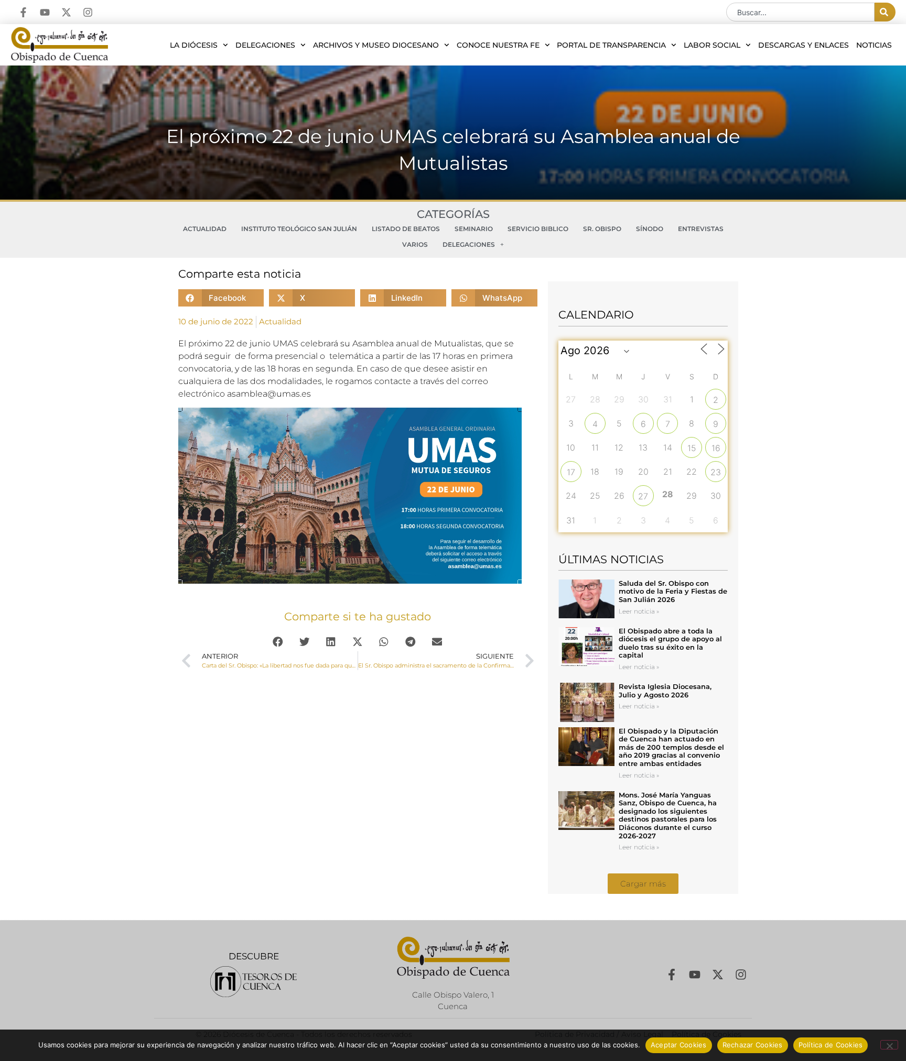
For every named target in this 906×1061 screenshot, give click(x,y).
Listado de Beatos (406, 229)
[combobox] (800, 12)
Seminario (474, 229)
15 (691, 448)
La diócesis (194, 45)
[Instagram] (88, 12)
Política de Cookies (831, 1045)
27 (643, 496)
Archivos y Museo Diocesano (376, 45)
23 (715, 472)
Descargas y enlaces (803, 45)
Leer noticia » (639, 611)
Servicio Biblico (538, 229)
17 (571, 472)
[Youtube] (45, 12)
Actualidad (204, 229)
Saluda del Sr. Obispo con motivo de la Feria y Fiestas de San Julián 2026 (673, 591)
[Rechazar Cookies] (889, 1044)
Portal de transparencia (611, 45)
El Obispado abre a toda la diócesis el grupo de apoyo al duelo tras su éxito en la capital (670, 643)
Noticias (874, 45)
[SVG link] (253, 981)
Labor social (712, 45)
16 (715, 448)
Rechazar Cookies (752, 1045)
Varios (415, 244)
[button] (221, 298)
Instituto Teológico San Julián (299, 229)
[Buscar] (885, 12)
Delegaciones (265, 45)
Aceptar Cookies (679, 1045)
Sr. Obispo (602, 229)
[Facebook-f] (23, 12)
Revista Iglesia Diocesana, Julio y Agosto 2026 (665, 690)
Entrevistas (701, 229)
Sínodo (649, 229)
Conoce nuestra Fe (498, 45)
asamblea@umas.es (269, 394)
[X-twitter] (66, 12)
